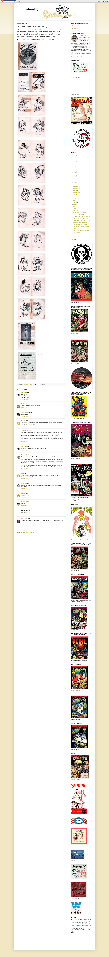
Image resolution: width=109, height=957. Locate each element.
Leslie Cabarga (24, 430)
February (75, 235)
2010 (73, 239)
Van (74, 206)
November (76, 188)
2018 (73, 171)
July (74, 196)
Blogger (61, 946)
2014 (73, 179)
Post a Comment (23, 527)
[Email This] (38, 384)
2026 (73, 155)
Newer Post (20, 530)
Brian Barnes (24, 518)
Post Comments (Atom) (28, 532)
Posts (74, 26)
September (76, 192)
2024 (73, 159)
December (76, 186)
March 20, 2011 (24, 441)
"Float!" (74, 208)
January (75, 237)
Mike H (22, 403)
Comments (75, 28)
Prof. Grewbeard (25, 412)
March (75, 204)
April (74, 202)
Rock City (75, 210)
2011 (73, 185)
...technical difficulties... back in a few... (82, 220)
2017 (73, 173)
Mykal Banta (24, 392)
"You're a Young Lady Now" (79, 214)
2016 (73, 175)
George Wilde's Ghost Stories (80, 224)
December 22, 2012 (25, 497)
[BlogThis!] (39, 384)
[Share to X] (41, 384)
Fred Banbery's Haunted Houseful (81, 226)
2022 (73, 163)
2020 (73, 167)
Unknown (23, 420)
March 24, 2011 (24, 488)
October (75, 190)
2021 (73, 165)
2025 (73, 157)
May (74, 200)
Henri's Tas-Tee (76, 232)
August (75, 194)
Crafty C (23, 493)
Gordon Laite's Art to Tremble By (80, 218)
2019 (73, 169)
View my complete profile (76, 57)
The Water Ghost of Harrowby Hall (81, 222)
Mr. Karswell (24, 454)
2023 (73, 161)
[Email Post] (35, 384)
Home (41, 530)
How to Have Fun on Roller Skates (81, 230)
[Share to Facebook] (43, 384)
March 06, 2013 (24, 514)
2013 (73, 181)
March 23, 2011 (24, 478)
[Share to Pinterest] (44, 384)
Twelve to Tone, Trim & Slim (79, 212)
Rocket (74, 228)
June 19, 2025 (24, 524)
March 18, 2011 (24, 399)
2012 (73, 183)
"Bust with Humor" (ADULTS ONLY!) (81, 216)
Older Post (62, 530)
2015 (73, 177)
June (74, 198)
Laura (22, 473)
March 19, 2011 (24, 407)
